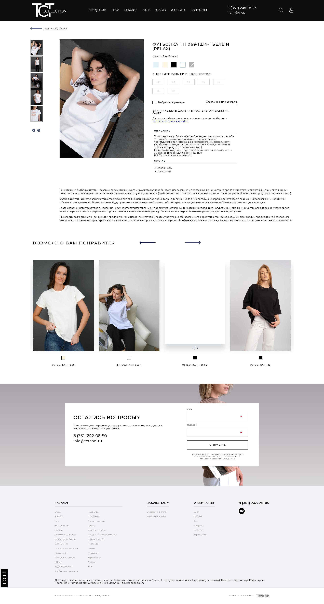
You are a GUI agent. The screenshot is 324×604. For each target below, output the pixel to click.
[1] (129, 357)
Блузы (91, 548)
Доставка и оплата (156, 512)
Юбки (58, 562)
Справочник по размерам (221, 102)
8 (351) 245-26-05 (241, 8)
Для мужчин (61, 543)
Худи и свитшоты (64, 566)
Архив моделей (96, 521)
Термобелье (94, 557)
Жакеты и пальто (97, 530)
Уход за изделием (156, 516)
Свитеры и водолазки (66, 548)
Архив (161, 10)
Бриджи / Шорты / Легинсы (102, 534)
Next (38, 130)
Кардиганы (60, 553)
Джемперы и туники (65, 534)
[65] (63, 357)
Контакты (199, 10)
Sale (146, 10)
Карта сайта (200, 534)
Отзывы (198, 516)
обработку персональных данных (218, 459)
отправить (217, 445)
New (115, 10)
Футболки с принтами (66, 571)
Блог (196, 512)
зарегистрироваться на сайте (170, 121)
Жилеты (59, 530)
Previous (33, 130)
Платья (91, 525)
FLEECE (59, 516)
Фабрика (178, 10)
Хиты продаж (62, 525)
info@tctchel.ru (87, 441)
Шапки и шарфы (96, 539)
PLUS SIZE (93, 512)
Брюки (91, 562)
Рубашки (93, 553)
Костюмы (93, 543)
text (49, 10)
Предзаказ (97, 10)
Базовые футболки (65, 539)
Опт (196, 521)
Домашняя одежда (65, 557)
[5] (195, 357)
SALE (57, 512)
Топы (90, 566)
